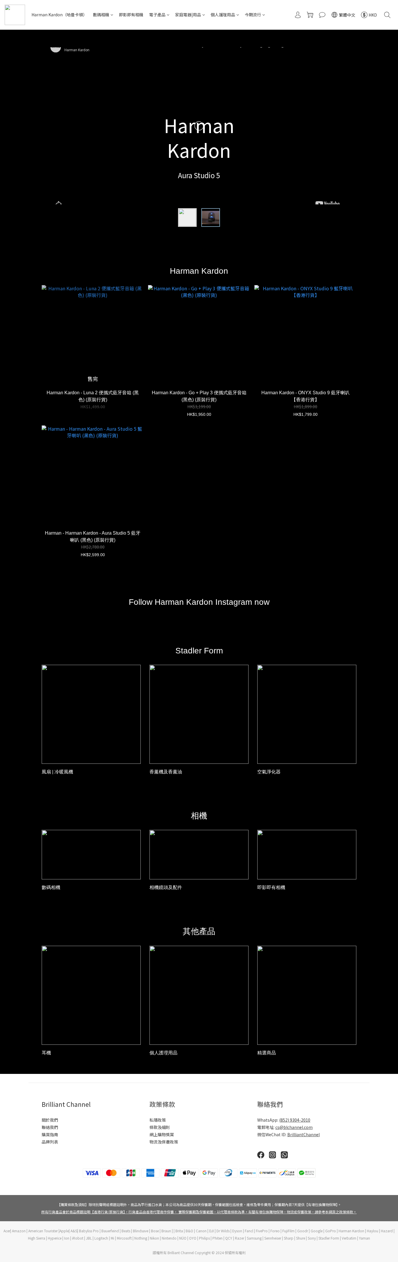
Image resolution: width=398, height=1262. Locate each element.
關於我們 (50, 1120)
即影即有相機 (131, 14)
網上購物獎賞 (161, 1134)
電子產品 (157, 14)
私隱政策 (157, 1120)
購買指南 (50, 1134)
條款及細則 (159, 1127)
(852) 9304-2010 (294, 1120)
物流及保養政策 (163, 1142)
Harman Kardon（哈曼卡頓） (59, 14)
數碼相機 (101, 14)
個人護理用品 (223, 14)
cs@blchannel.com (294, 1127)
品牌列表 (50, 1142)
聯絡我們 (50, 1127)
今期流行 (253, 14)
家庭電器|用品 (188, 14)
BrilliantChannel (303, 1134)
